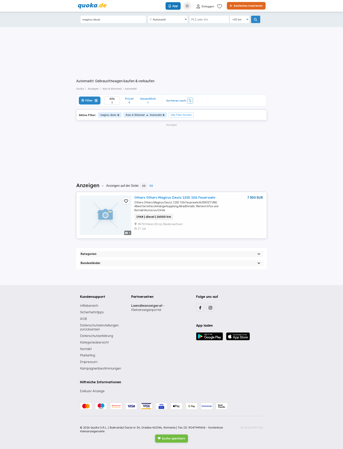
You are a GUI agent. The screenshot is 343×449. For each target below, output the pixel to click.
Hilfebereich (89, 306)
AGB (83, 319)
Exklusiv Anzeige (92, 391)
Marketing (87, 355)
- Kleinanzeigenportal (148, 308)
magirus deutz (108, 114)
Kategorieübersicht (94, 342)
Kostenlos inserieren (248, 6)
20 (143, 186)
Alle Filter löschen (181, 114)
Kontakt (86, 349)
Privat (129, 100)
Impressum (88, 362)
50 (151, 186)
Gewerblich (148, 100)
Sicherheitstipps (92, 312)
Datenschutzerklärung (96, 336)
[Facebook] (200, 307)
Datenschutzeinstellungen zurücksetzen (99, 327)
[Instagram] (210, 307)
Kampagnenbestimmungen (100, 368)
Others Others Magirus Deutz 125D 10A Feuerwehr (175, 197)
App (175, 6)
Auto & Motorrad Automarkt (144, 115)
